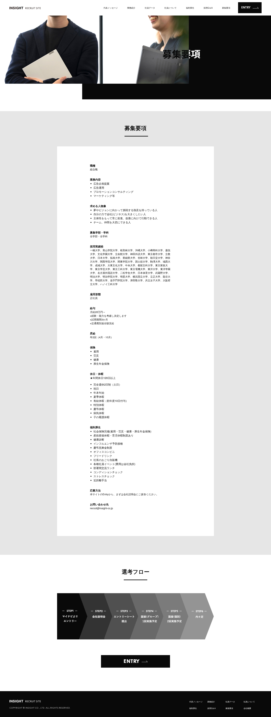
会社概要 (247, 708)
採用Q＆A (208, 8)
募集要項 (226, 8)
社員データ (150, 8)
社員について (170, 8)
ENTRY (245, 7)
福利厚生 (190, 8)
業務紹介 (131, 8)
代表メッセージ (111, 8)
